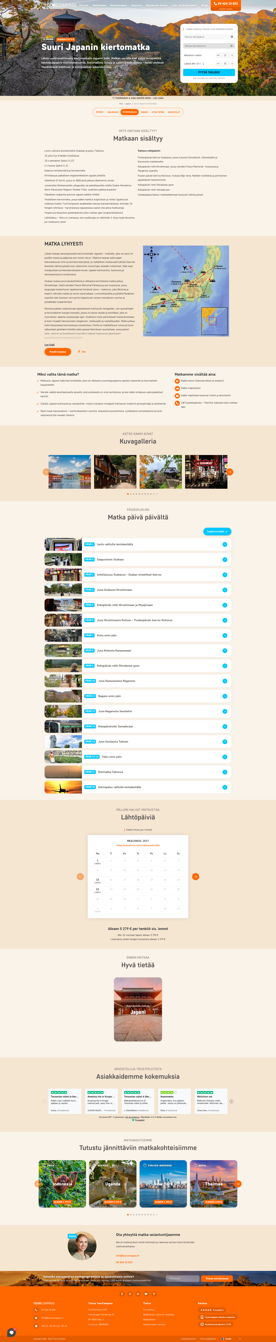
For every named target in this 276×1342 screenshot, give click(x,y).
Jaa (83, 351)
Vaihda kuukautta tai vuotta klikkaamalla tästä (138, 845)
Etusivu (83, 5)
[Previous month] (80, 876)
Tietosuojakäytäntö (208, 1339)
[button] (97, 862)
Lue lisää (49, 344)
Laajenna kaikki (215, 531)
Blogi (204, 5)
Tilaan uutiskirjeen (217, 1278)
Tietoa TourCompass (100, 1303)
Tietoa (147, 1303)
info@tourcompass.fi (127, 1255)
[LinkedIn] (138, 1294)
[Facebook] (122, 1294)
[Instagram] (130, 1294)
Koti (121, 103)
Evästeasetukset (188, 1339)
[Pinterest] (154, 1294)
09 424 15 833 (228, 3)
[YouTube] (146, 1294)
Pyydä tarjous (209, 72)
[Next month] (195, 876)
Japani (128, 103)
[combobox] (209, 36)
